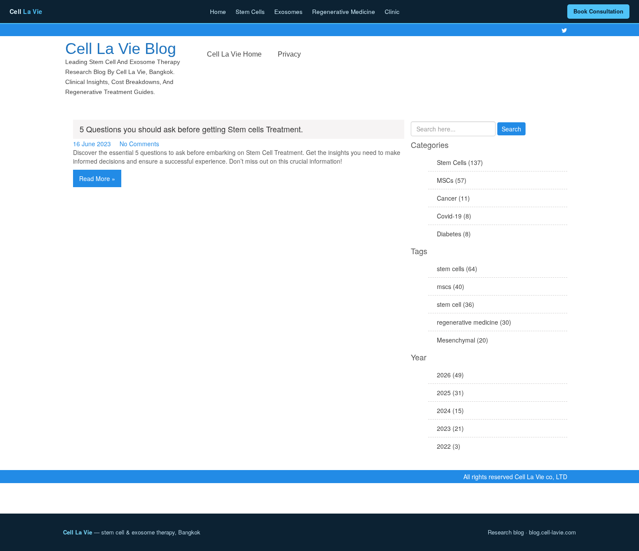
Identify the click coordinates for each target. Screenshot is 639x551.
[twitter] (564, 30)
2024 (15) (450, 410)
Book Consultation (598, 11)
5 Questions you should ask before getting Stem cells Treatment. (191, 128)
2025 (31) (450, 392)
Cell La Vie (77, 532)
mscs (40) (450, 286)
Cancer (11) (453, 198)
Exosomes (288, 11)
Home (218, 11)
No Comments (139, 143)
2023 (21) (450, 428)
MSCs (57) (451, 180)
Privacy (289, 54)
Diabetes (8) (454, 233)
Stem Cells (250, 11)
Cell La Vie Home (234, 54)
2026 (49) (450, 374)
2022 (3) (448, 446)
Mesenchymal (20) (462, 340)
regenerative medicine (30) (474, 322)
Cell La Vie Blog (120, 48)
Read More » (97, 178)
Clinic (392, 11)
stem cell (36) (455, 304)
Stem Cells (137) (460, 162)
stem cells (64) (457, 268)
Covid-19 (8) (454, 216)
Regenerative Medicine (343, 11)
